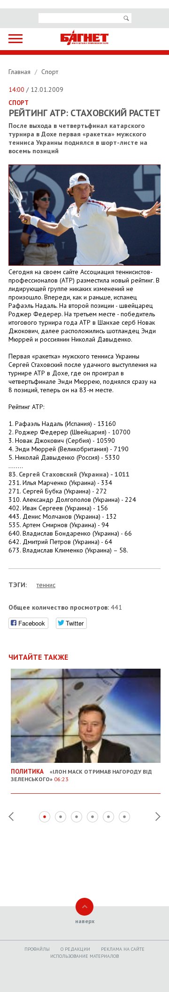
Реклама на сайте (123, 949)
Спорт (49, 71)
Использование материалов (84, 956)
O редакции (75, 949)
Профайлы (37, 949)
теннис (46, 585)
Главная (20, 71)
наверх (84, 921)
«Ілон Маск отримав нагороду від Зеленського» (81, 775)
